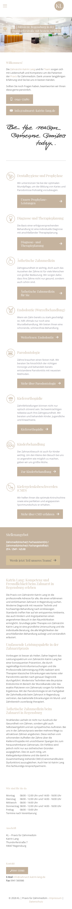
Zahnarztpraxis (17, 648)
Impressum (55, 898)
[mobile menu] (5, 5)
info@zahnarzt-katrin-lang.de (29, 877)
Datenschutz (36, 901)
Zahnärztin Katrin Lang (22, 69)
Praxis (13, 76)
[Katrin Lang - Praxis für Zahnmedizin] (59, 5)
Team (47, 69)
